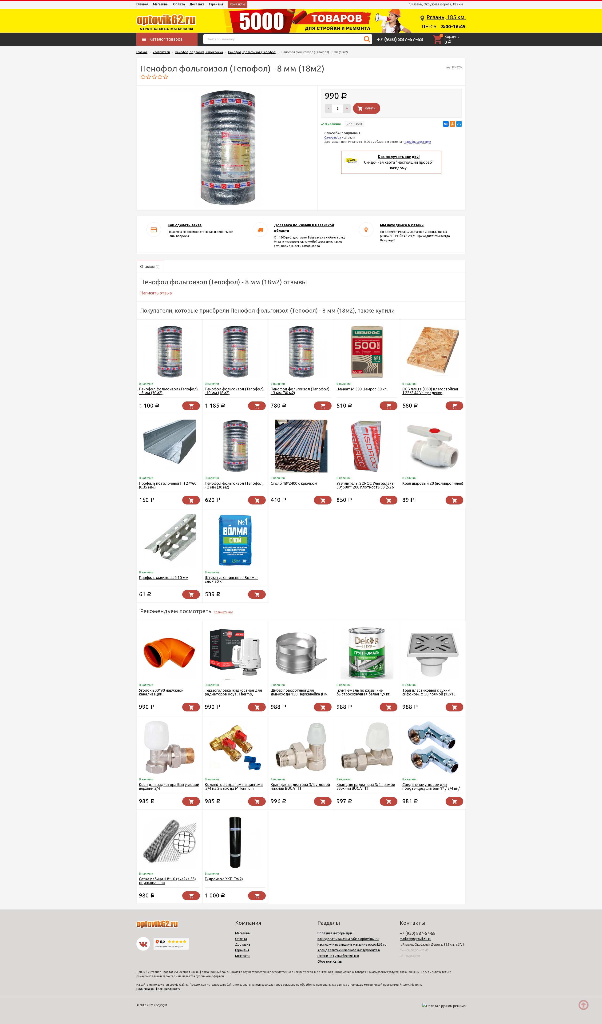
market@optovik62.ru (415, 939)
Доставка (197, 4)
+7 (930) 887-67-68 (400, 39)
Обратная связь (329, 961)
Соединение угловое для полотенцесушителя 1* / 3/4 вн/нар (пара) (431, 788)
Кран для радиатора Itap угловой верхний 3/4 (169, 786)
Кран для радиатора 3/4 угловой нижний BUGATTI (300, 786)
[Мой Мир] (459, 124)
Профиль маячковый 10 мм (163, 578)
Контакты (237, 4)
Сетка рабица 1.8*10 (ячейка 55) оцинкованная (167, 881)
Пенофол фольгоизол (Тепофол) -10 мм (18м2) (234, 391)
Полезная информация (334, 933)
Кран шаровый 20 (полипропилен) (432, 483)
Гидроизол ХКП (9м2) (224, 879)
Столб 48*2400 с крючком (294, 483)
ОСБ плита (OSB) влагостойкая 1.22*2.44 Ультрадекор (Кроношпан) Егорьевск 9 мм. (430, 393)
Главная (142, 4)
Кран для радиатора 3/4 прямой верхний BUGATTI (366, 786)
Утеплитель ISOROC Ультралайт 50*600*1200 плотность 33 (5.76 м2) (365, 487)
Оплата (179, 4)
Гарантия (216, 4)
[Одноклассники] (452, 124)
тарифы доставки (417, 141)
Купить (370, 108)
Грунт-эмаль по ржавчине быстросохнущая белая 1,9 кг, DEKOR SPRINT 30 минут (363, 694)
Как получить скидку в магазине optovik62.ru (351, 944)
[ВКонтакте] (446, 124)
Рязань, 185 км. (446, 17)
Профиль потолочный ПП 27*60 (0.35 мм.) (167, 485)
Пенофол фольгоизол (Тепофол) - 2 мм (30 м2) (234, 485)
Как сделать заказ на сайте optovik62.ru (348, 939)
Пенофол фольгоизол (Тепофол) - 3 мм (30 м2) (300, 391)
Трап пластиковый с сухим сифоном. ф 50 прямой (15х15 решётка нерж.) (428, 694)
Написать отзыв (156, 292)
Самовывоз (332, 137)
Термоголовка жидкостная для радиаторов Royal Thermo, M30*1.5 (233, 694)
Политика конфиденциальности (158, 988)
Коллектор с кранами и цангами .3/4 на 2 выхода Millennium (234, 786)
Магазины (160, 4)
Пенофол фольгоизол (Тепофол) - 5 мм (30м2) (168, 391)
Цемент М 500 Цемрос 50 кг (361, 389)
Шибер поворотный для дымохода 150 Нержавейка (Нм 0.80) (299, 694)
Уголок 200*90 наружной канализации (161, 692)
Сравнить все (223, 612)
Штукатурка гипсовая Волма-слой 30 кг (231, 579)
